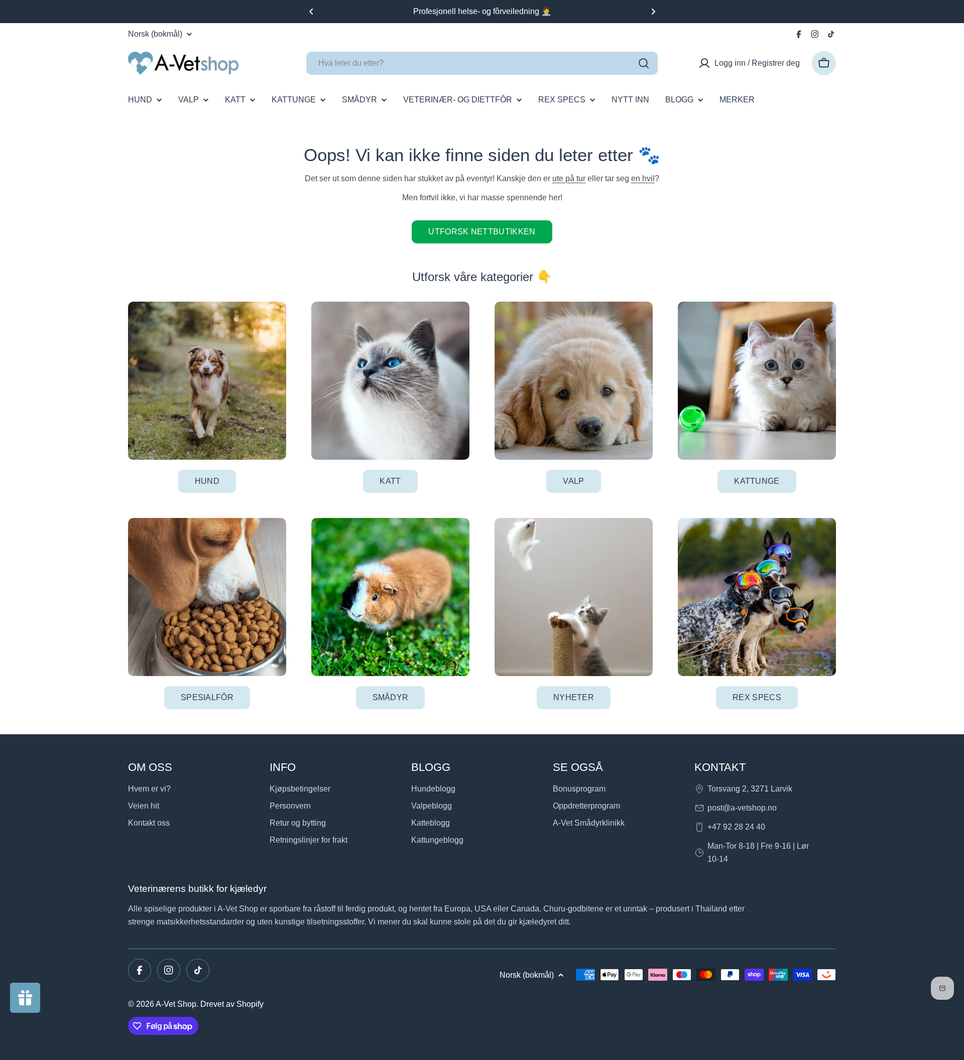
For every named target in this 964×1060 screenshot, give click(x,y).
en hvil (643, 178)
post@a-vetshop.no (742, 808)
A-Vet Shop (176, 1004)
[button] (311, 12)
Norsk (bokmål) (155, 34)
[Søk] (644, 63)
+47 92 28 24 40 (736, 827)
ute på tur (568, 178)
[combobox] (482, 63)
